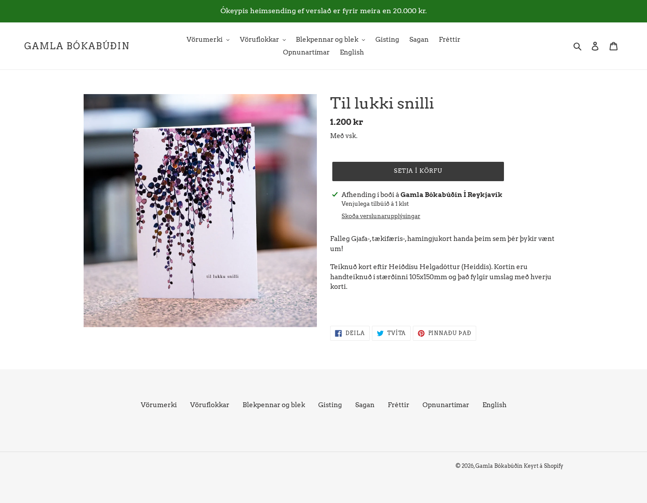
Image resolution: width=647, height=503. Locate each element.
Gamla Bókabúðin (77, 46)
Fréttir (398, 405)
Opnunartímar (446, 405)
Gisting (330, 405)
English (494, 405)
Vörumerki (159, 405)
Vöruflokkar (209, 405)
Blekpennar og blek (274, 405)
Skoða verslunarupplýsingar (381, 216)
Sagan (365, 405)
